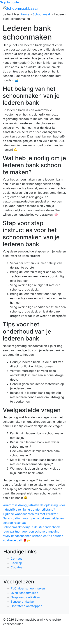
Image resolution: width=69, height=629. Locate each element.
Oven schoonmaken (24, 593)
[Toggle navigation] (61, 8)
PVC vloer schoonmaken (28, 588)
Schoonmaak (42, 14)
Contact (16, 558)
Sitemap (16, 563)
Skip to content (11, 2)
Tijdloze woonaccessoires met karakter (30, 514)
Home (25, 14)
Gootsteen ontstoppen (26, 606)
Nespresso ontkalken (25, 597)
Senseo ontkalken (23, 601)
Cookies (16, 567)
